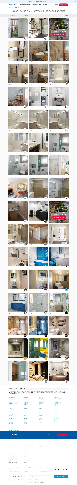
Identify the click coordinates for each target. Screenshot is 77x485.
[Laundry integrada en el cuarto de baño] (18, 256)
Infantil (40, 422)
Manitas (10, 404)
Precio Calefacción (12, 460)
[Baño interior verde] (18, 348)
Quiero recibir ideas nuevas (61, 476)
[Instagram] (56, 470)
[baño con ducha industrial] (38, 27)
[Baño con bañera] (18, 142)
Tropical (10, 419)
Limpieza (56, 403)
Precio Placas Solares (12, 454)
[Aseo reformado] (59, 348)
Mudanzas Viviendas (28, 404)
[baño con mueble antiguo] (59, 96)
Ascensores (26, 398)
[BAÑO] (18, 73)
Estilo (26, 15)
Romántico (11, 422)
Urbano (55, 419)
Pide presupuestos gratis (59, 34)
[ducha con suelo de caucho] (18, 27)
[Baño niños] (18, 302)
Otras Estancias (42, 415)
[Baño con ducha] (18, 119)
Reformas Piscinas (27, 407)
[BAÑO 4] (59, 142)
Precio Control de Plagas (13, 462)
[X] (61, 470)
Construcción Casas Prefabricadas (15, 401)
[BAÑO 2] (18, 165)
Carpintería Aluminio (58, 398)
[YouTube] (64, 470)
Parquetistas (56, 404)
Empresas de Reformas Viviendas (29, 450)
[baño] (18, 50)
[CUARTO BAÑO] (38, 210)
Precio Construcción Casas (13, 450)
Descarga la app (26, 471)
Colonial (40, 419)
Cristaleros (56, 401)
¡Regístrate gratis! (43, 1)
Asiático (40, 418)
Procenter (41, 450)
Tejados (25, 408)
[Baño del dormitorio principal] (59, 279)
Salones (10, 411)
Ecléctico (25, 418)
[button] (9, 84)
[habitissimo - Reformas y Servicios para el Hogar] (13, 4)
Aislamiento (26, 397)
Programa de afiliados (43, 471)
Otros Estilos (11, 423)
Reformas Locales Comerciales (14, 407)
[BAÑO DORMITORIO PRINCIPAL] (38, 73)
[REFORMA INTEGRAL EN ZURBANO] (59, 165)
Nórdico (25, 423)
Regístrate (10, 469)
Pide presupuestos (63, 4)
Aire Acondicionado (12, 397)
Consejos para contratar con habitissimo (15, 471)
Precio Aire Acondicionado (13, 452)
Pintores (25, 456)
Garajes (55, 414)
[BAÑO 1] (38, 165)
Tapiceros (10, 408)
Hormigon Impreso (57, 402)
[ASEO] (59, 325)
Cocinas (40, 411)
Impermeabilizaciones (13, 403)
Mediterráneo (56, 418)
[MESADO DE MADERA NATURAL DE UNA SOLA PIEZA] (38, 50)
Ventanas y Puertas (42, 414)
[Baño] (38, 142)
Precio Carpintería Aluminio (13, 458)
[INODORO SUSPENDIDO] (59, 50)
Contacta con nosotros (58, 467)
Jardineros (26, 403)
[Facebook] (58, 470)
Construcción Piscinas (28, 401)
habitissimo (11, 7)
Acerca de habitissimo (43, 467)
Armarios (56, 397)
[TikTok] (67, 470)
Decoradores (11, 402)
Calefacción (41, 398)
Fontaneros (41, 402)
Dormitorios (26, 411)
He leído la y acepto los (18, 480)
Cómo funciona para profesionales (30, 467)
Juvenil (55, 422)
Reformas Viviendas (43, 407)
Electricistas (26, 402)
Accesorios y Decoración (28, 414)
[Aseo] (18, 279)
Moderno (10, 418)
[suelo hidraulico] (18, 96)
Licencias (40, 403)
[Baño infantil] (38, 256)
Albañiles (41, 397)
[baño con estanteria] (38, 96)
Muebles (40, 404)
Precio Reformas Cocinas (13, 456)
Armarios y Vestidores (13, 414)
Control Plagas (42, 401)
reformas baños (14, 426)
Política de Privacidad (18, 479)
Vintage (25, 422)
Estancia (11, 15)
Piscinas (10, 415)
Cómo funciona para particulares (14, 467)
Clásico (25, 419)
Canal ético (41, 469)
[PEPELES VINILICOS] (59, 302)
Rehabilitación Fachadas (58, 407)
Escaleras (25, 415)
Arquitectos (11, 398)
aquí (44, 482)
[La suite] (38, 233)
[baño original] (18, 210)
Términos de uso (14, 481)
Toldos (40, 408)
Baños (55, 411)
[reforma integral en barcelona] (59, 233)
